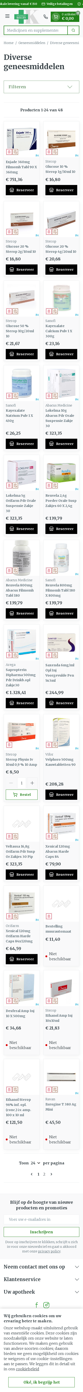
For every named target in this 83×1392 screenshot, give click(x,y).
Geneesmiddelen (31, 43)
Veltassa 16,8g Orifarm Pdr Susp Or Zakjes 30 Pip (20, 851)
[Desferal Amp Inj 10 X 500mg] (21, 988)
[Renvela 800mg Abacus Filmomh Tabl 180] (21, 558)
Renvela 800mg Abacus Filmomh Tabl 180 (20, 590)
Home (9, 43)
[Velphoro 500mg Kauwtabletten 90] (61, 732)
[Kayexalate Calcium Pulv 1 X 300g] (61, 299)
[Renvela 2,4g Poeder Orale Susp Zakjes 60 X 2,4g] (61, 473)
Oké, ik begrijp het (42, 1382)
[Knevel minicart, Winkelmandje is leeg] (56, 17)
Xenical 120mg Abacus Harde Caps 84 (57, 851)
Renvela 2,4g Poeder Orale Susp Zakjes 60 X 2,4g (61, 500)
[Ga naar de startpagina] (27, 17)
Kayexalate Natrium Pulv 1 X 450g (19, 415)
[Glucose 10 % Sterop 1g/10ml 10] (61, 139)
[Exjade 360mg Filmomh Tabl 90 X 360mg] (21, 139)
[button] (41, 87)
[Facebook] (36, 1305)
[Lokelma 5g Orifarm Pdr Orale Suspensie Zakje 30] (21, 473)
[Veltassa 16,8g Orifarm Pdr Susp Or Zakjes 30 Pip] (21, 824)
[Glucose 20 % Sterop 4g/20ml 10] (61, 219)
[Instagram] (46, 1305)
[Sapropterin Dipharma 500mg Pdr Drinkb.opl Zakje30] (21, 642)
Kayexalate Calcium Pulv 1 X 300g (58, 331)
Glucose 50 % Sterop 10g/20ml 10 (20, 331)
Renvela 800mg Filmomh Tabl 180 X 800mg (60, 590)
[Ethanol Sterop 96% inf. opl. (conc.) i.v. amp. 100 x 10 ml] (21, 1077)
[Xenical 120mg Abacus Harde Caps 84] (61, 824)
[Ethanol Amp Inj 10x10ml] (61, 988)
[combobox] (36, 30)
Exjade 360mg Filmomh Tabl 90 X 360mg (21, 167)
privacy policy (49, 1251)
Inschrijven (41, 1232)
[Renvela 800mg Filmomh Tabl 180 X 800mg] (61, 558)
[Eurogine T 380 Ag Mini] (61, 1077)
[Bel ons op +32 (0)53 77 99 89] (45, 16)
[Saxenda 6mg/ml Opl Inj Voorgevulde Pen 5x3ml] (61, 642)
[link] (32, 1174)
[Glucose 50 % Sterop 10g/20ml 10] (21, 299)
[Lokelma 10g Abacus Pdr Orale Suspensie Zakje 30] (61, 383)
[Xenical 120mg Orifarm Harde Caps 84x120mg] (21, 904)
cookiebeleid (27, 1369)
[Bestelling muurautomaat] (61, 904)
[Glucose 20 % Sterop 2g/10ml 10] (21, 219)
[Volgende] (50, 1174)
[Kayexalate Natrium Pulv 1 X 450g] (21, 383)
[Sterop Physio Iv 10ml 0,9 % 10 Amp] (21, 732)
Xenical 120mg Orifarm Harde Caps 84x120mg (19, 936)
